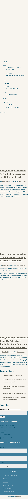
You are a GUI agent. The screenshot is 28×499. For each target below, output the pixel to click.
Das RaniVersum (8, 491)
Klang (5, 80)
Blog (5, 92)
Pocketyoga (7, 73)
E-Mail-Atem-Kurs (12, 107)
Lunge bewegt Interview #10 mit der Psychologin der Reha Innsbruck (13, 257)
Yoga (5, 65)
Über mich (10, 104)
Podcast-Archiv (12, 88)
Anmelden (12, 471)
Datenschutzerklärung (10, 475)
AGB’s (5, 479)
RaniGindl (5, 181)
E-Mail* (2, 462)
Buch (5, 99)
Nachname (3, 455)
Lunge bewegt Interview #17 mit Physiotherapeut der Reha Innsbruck (13, 173)
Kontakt (6, 102)
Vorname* (3, 447)
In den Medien (7, 488)
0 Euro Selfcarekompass (15, 76)
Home (5, 62)
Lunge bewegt (11, 95)
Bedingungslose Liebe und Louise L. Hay (14, 393)
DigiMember (18, 496)
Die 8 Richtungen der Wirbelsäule (12, 375)
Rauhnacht (7, 83)
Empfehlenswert (8, 485)
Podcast (6, 86)
